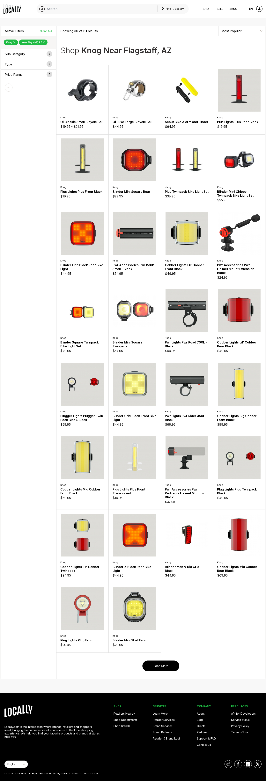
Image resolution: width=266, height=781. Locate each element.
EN (251, 8)
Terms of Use (239, 732)
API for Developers (243, 713)
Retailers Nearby (124, 713)
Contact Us (204, 744)
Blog (200, 719)
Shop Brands (122, 726)
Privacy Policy (240, 726)
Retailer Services (164, 719)
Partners (202, 732)
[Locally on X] (258, 764)
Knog (9, 42)
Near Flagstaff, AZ (32, 42)
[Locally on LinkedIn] (248, 764)
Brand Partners (162, 732)
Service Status (240, 719)
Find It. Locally (174, 8)
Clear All (46, 31)
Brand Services (163, 726)
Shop (207, 9)
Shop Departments (125, 719)
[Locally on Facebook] (238, 764)
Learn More (160, 713)
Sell (220, 9)
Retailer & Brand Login (167, 738)
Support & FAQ (206, 738)
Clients (201, 726)
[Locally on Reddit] (228, 764)
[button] (28, 54)
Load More (160, 666)
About (234, 9)
